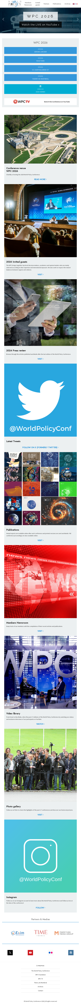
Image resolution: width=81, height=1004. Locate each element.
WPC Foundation (40, 975)
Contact (40, 991)
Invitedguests (37, 4)
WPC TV (40, 979)
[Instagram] (71, 953)
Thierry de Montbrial (40, 77)
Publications (57, 4)
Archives (67, 4)
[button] (3, 19)
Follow (40, 907)
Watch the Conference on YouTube (57, 102)
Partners (46, 4)
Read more (39, 179)
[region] (40, 19)
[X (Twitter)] (10, 953)
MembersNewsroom (28, 4)
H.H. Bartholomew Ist (40, 68)
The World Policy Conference (40, 971)
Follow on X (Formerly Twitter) (39, 447)
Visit (40, 274)
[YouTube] (30, 953)
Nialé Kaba (40, 59)
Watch (39, 724)
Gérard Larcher (40, 50)
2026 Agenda (40, 90)
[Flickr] (50, 953)
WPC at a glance (55, 29)
